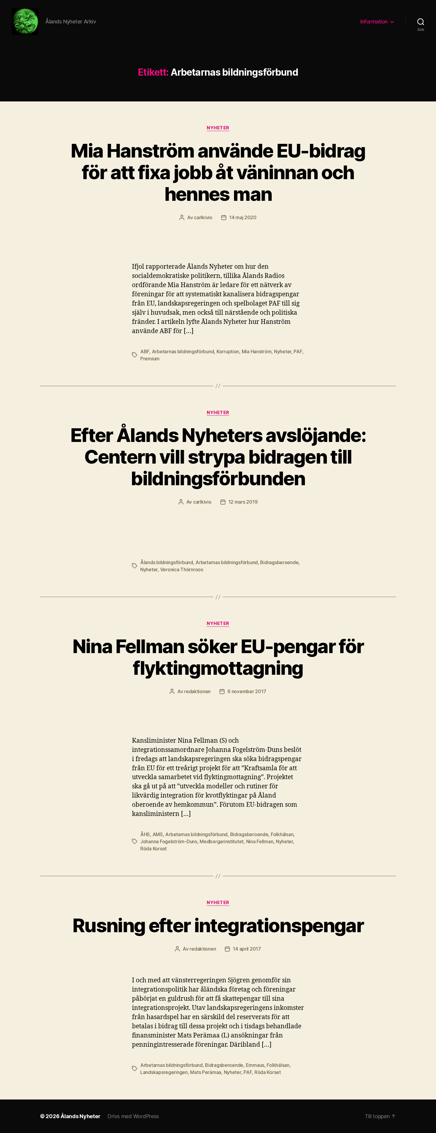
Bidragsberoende (279, 562)
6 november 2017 (246, 691)
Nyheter (218, 128)
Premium (150, 359)
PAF (298, 351)
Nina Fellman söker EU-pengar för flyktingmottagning (218, 657)
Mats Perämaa (205, 1072)
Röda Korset (153, 849)
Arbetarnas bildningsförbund (183, 351)
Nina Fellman (259, 841)
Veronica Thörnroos (181, 569)
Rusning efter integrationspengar (218, 925)
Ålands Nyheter (80, 1116)
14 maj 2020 (243, 217)
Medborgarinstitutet (222, 841)
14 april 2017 (247, 949)
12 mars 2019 (243, 502)
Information (374, 21)
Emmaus (255, 1065)
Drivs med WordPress (133, 1116)
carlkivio (203, 217)
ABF (144, 351)
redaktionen (197, 691)
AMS (157, 834)
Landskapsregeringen (164, 1072)
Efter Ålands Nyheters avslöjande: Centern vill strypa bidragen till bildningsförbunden (218, 457)
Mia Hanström (257, 351)
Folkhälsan (282, 834)
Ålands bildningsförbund (166, 562)
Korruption (228, 351)
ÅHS (145, 834)
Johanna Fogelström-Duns (168, 841)
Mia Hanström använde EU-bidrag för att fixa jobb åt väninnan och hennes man (218, 172)
